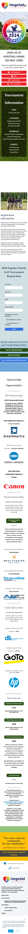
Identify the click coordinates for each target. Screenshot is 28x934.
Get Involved (5, 898)
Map (15, 76)
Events (3, 913)
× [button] (25, 919)
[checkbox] (14, 322)
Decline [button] (17, 931)
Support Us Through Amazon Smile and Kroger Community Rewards (15, 901)
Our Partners (8, 910)
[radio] (14, 319)
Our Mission (5, 904)
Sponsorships (15, 80)
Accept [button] (10, 931)
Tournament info (15, 72)
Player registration (15, 84)
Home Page (5, 895)
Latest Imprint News (10, 907)
